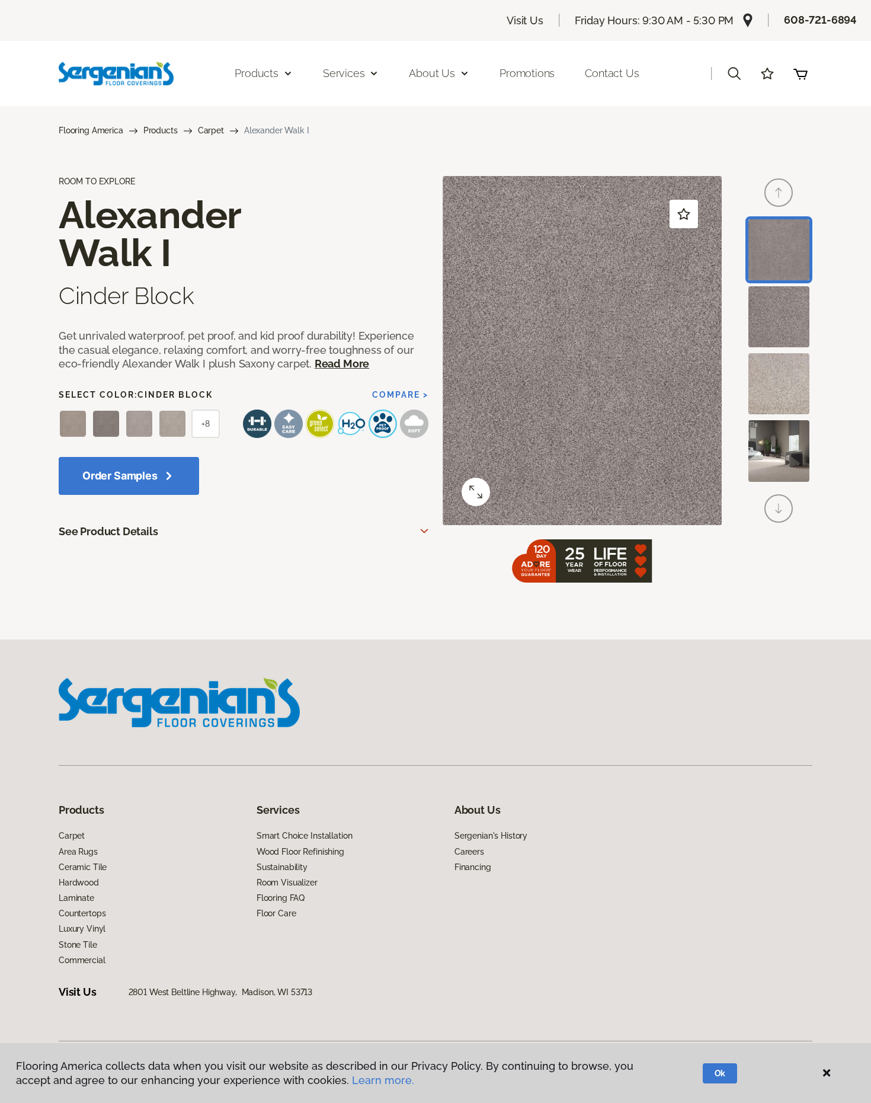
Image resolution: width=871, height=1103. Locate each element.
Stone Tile (78, 944)
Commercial (82, 960)
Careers (469, 851)
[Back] (778, 192)
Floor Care (276, 913)
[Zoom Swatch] (476, 492)
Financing (472, 867)
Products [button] (256, 73)
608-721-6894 (820, 20)
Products (160, 130)
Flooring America (91, 130)
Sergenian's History (490, 835)
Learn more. (383, 1080)
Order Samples (120, 475)
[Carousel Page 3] (778, 383)
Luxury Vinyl (82, 928)
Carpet (211, 130)
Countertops (82, 913)
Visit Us (525, 20)
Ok (720, 1073)
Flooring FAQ (281, 898)
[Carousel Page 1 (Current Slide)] (778, 249)
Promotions (527, 73)
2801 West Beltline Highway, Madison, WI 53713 (221, 992)
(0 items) (800, 73)
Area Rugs (78, 851)
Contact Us (612, 73)
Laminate (76, 898)
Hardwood (79, 882)
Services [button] (344, 73)
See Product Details (108, 531)
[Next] (778, 508)
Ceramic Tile (83, 867)
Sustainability (282, 867)
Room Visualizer (287, 882)
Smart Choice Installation (305, 835)
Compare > (400, 394)
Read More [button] (342, 363)
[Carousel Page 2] (778, 316)
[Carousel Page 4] (778, 450)
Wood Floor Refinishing (300, 851)
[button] (734, 73)
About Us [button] (432, 73)
